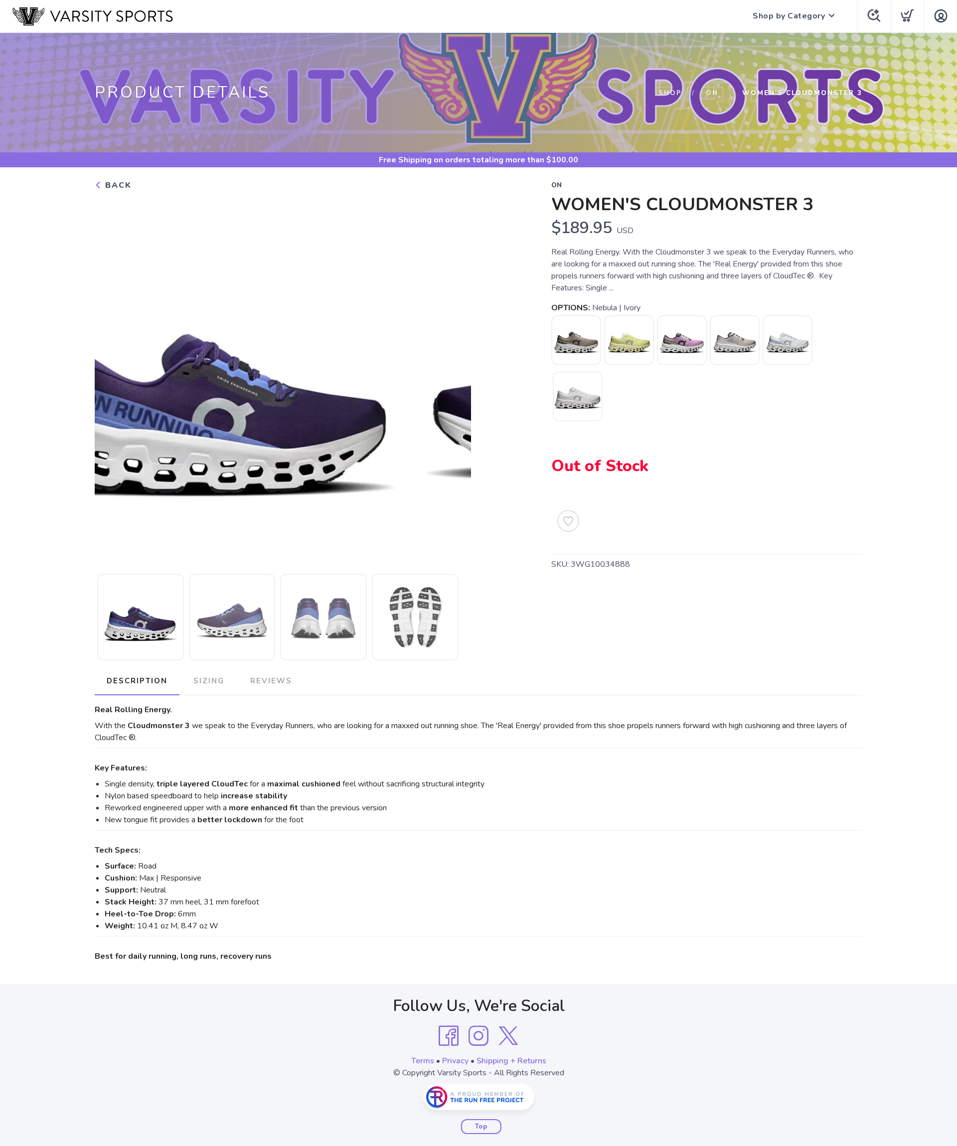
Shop (670, 93)
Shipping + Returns (511, 1060)
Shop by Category (789, 15)
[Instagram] (478, 1036)
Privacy (455, 1060)
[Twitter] (508, 1036)
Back (117, 185)
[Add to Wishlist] (568, 521)
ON (712, 93)
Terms (422, 1060)
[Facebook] (449, 1036)
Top (481, 1126)
